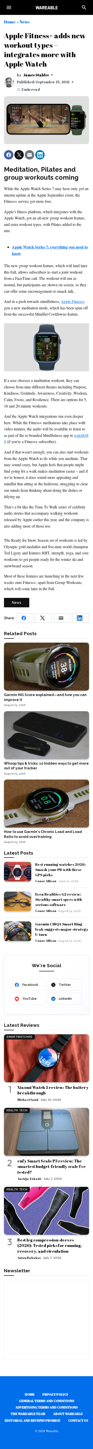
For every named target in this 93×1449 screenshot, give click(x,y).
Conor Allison (45, 881)
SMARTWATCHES (19, 1036)
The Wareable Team (28, 1413)
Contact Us (78, 1420)
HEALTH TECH (16, 1110)
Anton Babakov (29, 1258)
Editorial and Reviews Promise (32, 1420)
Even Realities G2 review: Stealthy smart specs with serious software (58, 899)
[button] (8, 155)
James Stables (36, 75)
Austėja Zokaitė (29, 1179)
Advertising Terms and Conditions (46, 1407)
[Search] (84, 7)
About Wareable (68, 1413)
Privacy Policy (55, 1394)
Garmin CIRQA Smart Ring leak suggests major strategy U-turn (61, 929)
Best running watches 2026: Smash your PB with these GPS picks (60, 869)
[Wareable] (47, 7)
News (25, 22)
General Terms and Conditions (46, 1401)
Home (10, 22)
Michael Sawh (27, 1100)
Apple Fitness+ (73, 301)
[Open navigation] (9, 7)
